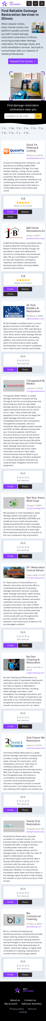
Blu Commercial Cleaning (33, 916)
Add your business (31, 1003)
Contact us (30, 1000)
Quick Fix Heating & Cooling (32, 147)
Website (25, 212)
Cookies (23, 1012)
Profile (10, 212)
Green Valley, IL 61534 (36, 575)
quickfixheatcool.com (36, 158)
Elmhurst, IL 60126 (34, 155)
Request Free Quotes (21, 61)
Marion (15, 128)
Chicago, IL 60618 (34, 924)
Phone (10, 216)
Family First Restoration (33, 822)
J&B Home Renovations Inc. (36, 229)
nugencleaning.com (35, 673)
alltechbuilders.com (35, 318)
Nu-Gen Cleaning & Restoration (33, 659)
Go (38, 116)
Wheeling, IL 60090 (34, 316)
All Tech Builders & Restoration (33, 308)
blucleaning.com (33, 926)
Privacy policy (17, 1008)
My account (10, 1003)
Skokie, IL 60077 (33, 235)
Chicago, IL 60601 (34, 505)
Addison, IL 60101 (34, 745)
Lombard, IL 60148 (34, 388)
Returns (32, 1008)
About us (15, 1000)
